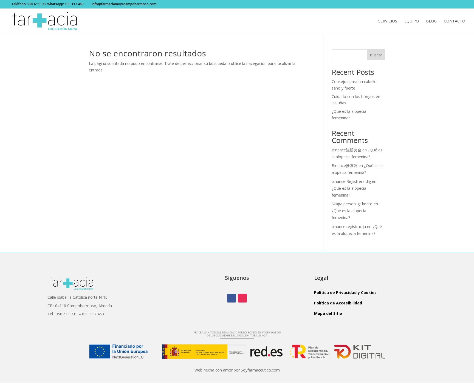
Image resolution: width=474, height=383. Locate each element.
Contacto (454, 21)
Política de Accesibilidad (338, 303)
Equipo (411, 21)
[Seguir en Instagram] (242, 298)
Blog (431, 21)
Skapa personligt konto (352, 203)
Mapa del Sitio (328, 313)
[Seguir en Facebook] (231, 298)
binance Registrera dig (351, 181)
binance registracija (349, 226)
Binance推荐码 (344, 165)
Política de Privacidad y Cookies (345, 292)
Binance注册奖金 (346, 149)
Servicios (387, 21)
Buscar (376, 54)
